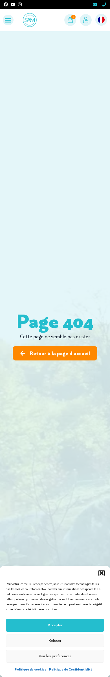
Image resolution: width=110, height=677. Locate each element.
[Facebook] (6, 4)
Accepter (55, 625)
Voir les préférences (55, 656)
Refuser (55, 640)
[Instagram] (20, 4)
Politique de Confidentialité (71, 669)
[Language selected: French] (101, 20)
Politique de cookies (30, 669)
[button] (101, 573)
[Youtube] (13, 4)
